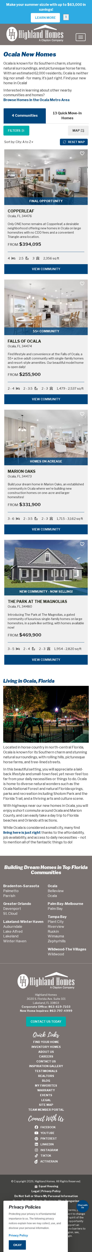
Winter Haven (14, 941)
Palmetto (11, 891)
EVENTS (46, 1095)
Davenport (12, 909)
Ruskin (53, 931)
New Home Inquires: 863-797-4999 (46, 1010)
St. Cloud (10, 914)
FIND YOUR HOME (46, 1042)
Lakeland (10, 936)
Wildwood (56, 954)
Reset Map (76, 142)
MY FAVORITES (46, 1085)
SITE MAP (46, 1104)
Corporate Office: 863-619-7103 (46, 1006)
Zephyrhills (57, 941)
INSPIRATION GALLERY (46, 1066)
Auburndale (12, 927)
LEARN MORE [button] (45, 17)
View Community (46, 269)
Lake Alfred (12, 931)
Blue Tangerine (68, 1201)
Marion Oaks (22, 471)
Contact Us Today (46, 1021)
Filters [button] (14, 130)
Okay (17, 1245)
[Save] (82, 153)
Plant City (56, 922)
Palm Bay (55, 909)
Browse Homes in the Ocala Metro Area (36, 100)
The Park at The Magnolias (37, 601)
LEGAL (46, 1100)
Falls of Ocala (24, 341)
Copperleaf (21, 211)
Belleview (56, 891)
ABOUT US (46, 1051)
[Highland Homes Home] (35, 29)
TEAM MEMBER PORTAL (46, 1109)
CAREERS (46, 1056)
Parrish (9, 896)
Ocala (52, 896)
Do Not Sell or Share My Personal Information (46, 1196)
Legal (35, 1191)
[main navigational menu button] (81, 37)
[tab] (24, 116)
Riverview (56, 927)
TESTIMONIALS (46, 1071)
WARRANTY (46, 1090)
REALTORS (46, 1076)
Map (76, 130)
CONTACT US (46, 1061)
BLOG (46, 1080)
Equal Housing (47, 1186)
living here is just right (22, 833)
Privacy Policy (51, 1191)
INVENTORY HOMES (46, 1047)
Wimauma (56, 936)
